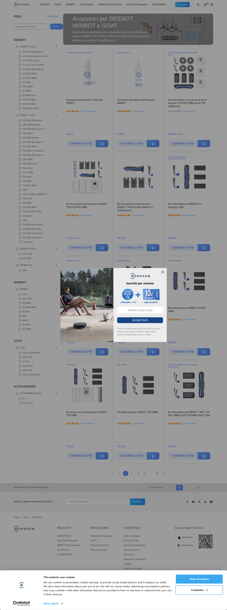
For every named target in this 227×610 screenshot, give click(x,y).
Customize (197, 589)
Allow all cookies (199, 579)
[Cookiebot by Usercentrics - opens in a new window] (21, 603)
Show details (51, 603)
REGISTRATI (140, 320)
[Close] (163, 272)
